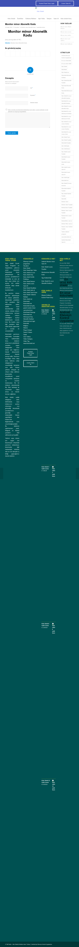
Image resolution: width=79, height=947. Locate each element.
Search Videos (27, 332)
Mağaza (25, 325)
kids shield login (65, 177)
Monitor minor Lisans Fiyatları (67, 211)
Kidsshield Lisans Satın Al (66, 173)
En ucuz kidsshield (66, 60)
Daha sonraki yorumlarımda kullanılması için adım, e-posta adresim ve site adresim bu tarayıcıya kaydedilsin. (28, 110)
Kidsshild (64, 198)
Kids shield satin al (29, 290)
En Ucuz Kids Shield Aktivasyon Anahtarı (66, 272)
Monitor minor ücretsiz (66, 32)
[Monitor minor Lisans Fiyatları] (1, 473)
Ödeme (25, 328)
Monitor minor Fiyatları (67, 204)
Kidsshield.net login (29, 321)
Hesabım (26, 266)
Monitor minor (65, 201)
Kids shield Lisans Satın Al (66, 168)
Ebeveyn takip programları (66, 298)
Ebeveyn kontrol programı (66, 290)
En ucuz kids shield (66, 63)
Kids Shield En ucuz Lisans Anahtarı (66, 122)
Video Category (28, 339)
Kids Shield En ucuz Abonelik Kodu (66, 107)
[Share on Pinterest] (22, 53)
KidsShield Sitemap (29, 312)
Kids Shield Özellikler (29, 288)
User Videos (27, 336)
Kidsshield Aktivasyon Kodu (67, 92)
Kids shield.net (27, 299)
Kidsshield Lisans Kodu (66, 163)
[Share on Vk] (37, 53)
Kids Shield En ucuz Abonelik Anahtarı (66, 97)
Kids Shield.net (65, 72)
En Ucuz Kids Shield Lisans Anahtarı (66, 277)
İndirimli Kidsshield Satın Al (66, 241)
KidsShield (64, 69)
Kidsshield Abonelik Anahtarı (66, 76)
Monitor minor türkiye (66, 35)
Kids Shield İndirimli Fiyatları (66, 194)
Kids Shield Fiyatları (66, 140)
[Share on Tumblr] (32, 53)
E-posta (32, 95)
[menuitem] (11, 18)
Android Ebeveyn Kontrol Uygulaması (66, 56)
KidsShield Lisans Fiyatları (66, 158)
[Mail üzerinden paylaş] (47, 53)
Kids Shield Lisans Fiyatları (66, 153)
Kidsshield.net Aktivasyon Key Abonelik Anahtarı (28, 317)
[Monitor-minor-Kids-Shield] (39, 11)
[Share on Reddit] (42, 53)
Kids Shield (64, 66)
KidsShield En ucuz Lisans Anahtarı (66, 128)
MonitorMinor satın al (67, 220)
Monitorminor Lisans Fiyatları (67, 216)
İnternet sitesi (34, 102)
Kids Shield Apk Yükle (30, 270)
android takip (66, 326)
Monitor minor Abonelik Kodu (28, 27)
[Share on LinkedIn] (27, 53)
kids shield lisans (66, 148)
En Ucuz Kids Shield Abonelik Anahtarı (66, 333)
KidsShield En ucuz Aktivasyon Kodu (66, 117)
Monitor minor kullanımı (66, 44)
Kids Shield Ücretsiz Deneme (66, 184)
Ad (31, 88)
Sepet (25, 334)
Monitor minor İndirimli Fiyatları (67, 228)
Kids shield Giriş (28, 275)
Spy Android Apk (46, 278)
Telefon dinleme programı (65, 233)
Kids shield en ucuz (29, 272)
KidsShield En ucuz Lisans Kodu (66, 133)
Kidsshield (26, 301)
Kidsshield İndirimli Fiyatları (66, 189)
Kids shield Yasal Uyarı (30, 292)
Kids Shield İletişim (29, 281)
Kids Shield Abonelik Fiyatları (66, 81)
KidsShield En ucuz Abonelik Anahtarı (66, 102)
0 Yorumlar (16, 27)
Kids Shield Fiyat (66, 137)
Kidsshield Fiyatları (66, 143)
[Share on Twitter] (12, 53)
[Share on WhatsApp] (17, 53)
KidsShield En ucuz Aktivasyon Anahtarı (66, 112)
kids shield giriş (65, 146)
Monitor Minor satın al (67, 223)
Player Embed (27, 330)
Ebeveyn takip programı (66, 270)
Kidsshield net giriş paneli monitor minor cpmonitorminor (29, 308)
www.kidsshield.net (66, 237)
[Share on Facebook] (7, 53)
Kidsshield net (65, 180)
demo (43, 27)
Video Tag (26, 341)
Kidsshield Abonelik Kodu (66, 86)
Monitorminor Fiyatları (67, 207)
